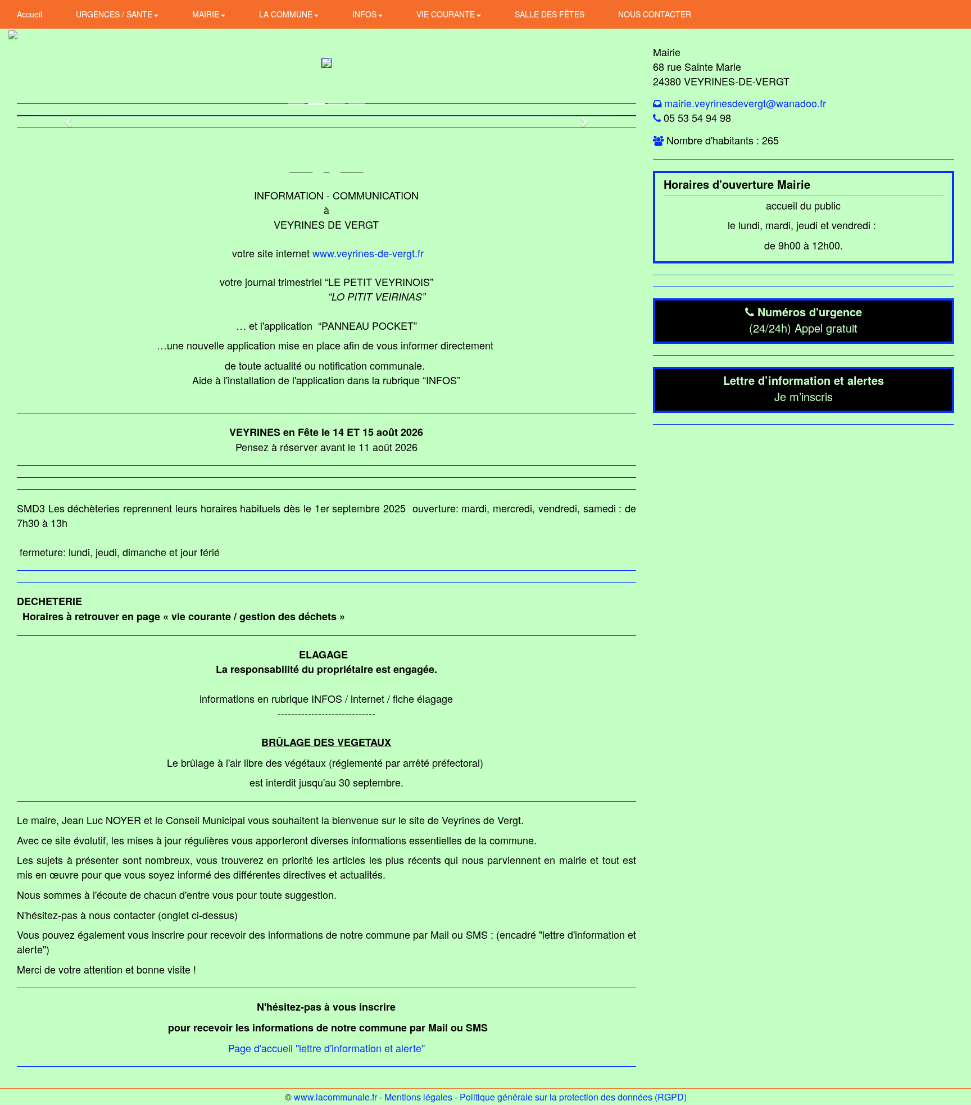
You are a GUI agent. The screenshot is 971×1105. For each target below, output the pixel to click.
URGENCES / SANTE (115, 14)
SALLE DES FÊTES (549, 14)
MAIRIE (206, 14)
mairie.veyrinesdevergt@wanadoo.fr (745, 103)
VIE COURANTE (446, 14)
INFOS (365, 14)
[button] (63, 115)
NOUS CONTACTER (654, 14)
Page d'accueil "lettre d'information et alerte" (326, 1047)
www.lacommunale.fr (335, 1096)
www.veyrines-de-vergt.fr (368, 252)
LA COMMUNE (287, 14)
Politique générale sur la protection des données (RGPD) (573, 1096)
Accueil (29, 14)
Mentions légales (418, 1096)
